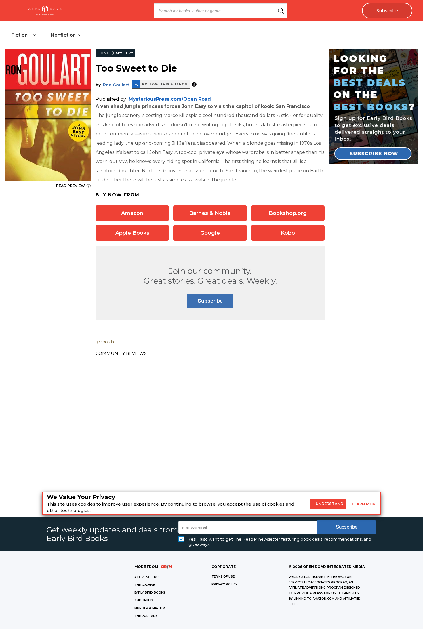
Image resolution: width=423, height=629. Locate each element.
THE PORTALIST (147, 616)
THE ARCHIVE (144, 585)
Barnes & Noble (210, 213)
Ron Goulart (116, 84)
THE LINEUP (143, 600)
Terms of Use (223, 576)
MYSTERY (124, 53)
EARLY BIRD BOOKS (149, 592)
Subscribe (387, 10)
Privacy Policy (224, 584)
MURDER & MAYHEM (149, 608)
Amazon (132, 213)
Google (210, 233)
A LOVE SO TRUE (147, 577)
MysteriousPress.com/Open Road (170, 99)
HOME (103, 53)
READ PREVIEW (70, 185)
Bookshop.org (288, 213)
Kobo (288, 233)
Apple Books (132, 233)
